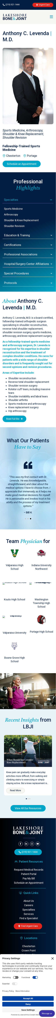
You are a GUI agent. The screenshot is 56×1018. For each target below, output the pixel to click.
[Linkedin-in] (26, 844)
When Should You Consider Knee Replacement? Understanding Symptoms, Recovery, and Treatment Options (27, 740)
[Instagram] (32, 844)
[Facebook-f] (20, 844)
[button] (25, 518)
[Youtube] (38, 844)
